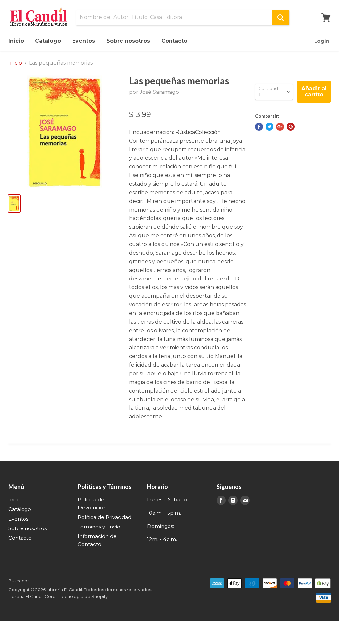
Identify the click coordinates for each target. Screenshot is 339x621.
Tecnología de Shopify (84, 596)
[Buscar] (280, 17)
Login (321, 41)
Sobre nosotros (128, 41)
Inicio (16, 41)
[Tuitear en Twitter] (269, 127)
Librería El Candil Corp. (32, 596)
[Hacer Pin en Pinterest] (291, 127)
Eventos (83, 41)
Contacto (174, 41)
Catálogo (48, 41)
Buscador (18, 580)
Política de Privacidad (104, 517)
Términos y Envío (99, 527)
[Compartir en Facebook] (259, 127)
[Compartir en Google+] (280, 127)
